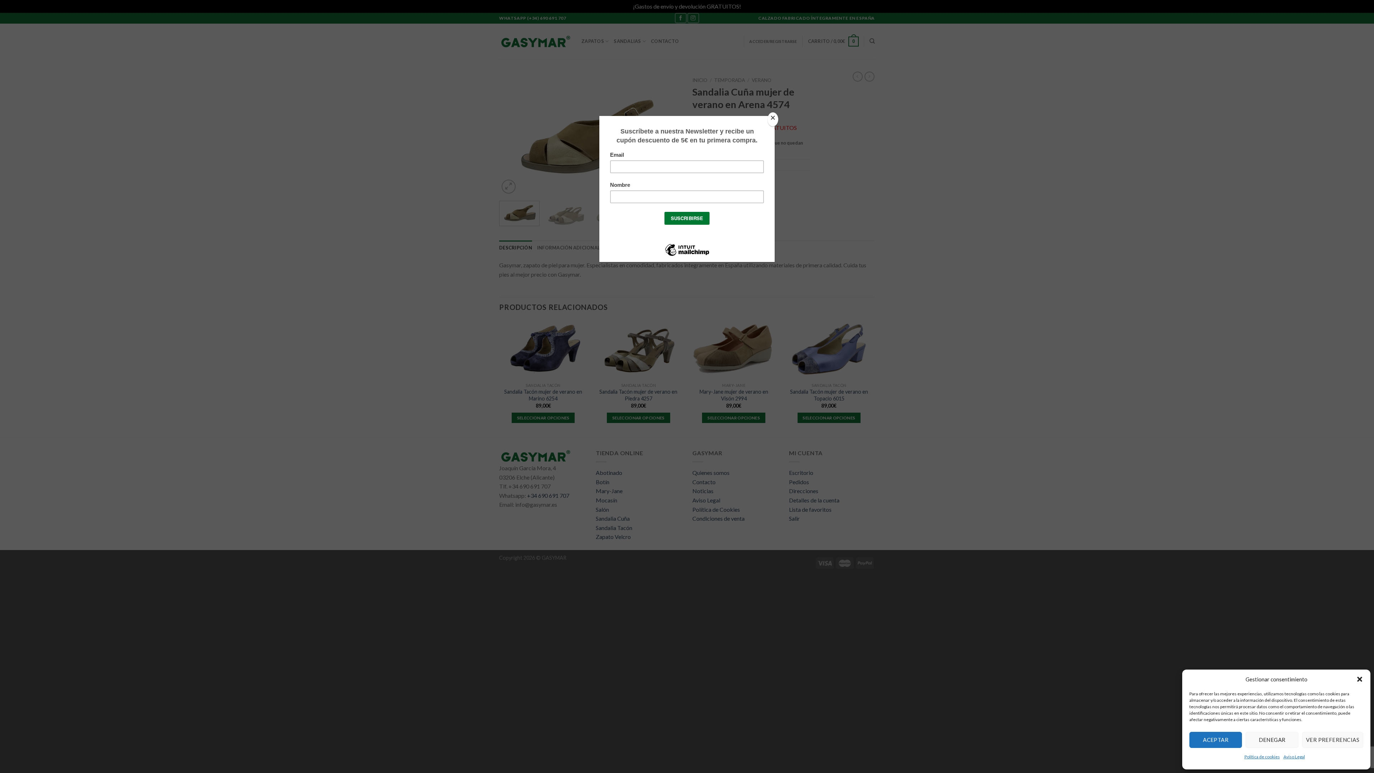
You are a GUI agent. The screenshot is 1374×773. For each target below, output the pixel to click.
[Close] (773, 119)
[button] (1359, 679)
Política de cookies (1262, 756)
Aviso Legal (1294, 756)
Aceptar (1215, 739)
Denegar (1272, 739)
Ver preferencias (1332, 739)
